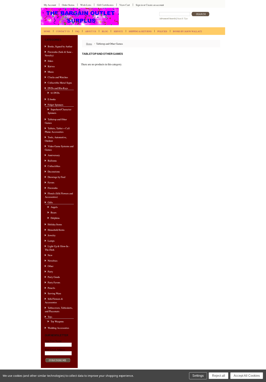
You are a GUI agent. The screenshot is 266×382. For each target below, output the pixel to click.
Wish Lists (85, 5)
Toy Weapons (57, 321)
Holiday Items (55, 224)
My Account (50, 5)
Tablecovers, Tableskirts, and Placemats (59, 309)
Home (89, 43)
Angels (54, 207)
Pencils (51, 288)
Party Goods (54, 277)
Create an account (155, 5)
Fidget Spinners (55, 104)
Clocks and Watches (58, 77)
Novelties (52, 260)
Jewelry (51, 235)
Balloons (52, 160)
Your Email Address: (55, 349)
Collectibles (54, 166)
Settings (198, 375)
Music (51, 71)
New (50, 255)
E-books (52, 99)
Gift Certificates (105, 5)
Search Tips (182, 18)
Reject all (218, 375)
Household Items (56, 230)
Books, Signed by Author (60, 46)
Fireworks (53, 188)
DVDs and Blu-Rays (58, 88)
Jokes (50, 61)
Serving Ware (54, 293)
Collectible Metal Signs (60, 82)
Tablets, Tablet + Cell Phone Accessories (57, 130)
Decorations (54, 171)
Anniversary (54, 155)
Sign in (139, 5)
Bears (53, 212)
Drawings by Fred (56, 177)
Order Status (68, 5)
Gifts (50, 202)
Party (50, 271)
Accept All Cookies (247, 375)
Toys (50, 316)
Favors (51, 182)
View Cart (124, 5)
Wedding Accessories (58, 328)
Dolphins (55, 218)
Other (50, 266)
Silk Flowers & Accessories (54, 300)
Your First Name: (53, 341)
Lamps (51, 240)
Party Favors (54, 282)
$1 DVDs (55, 93)
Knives (51, 66)
